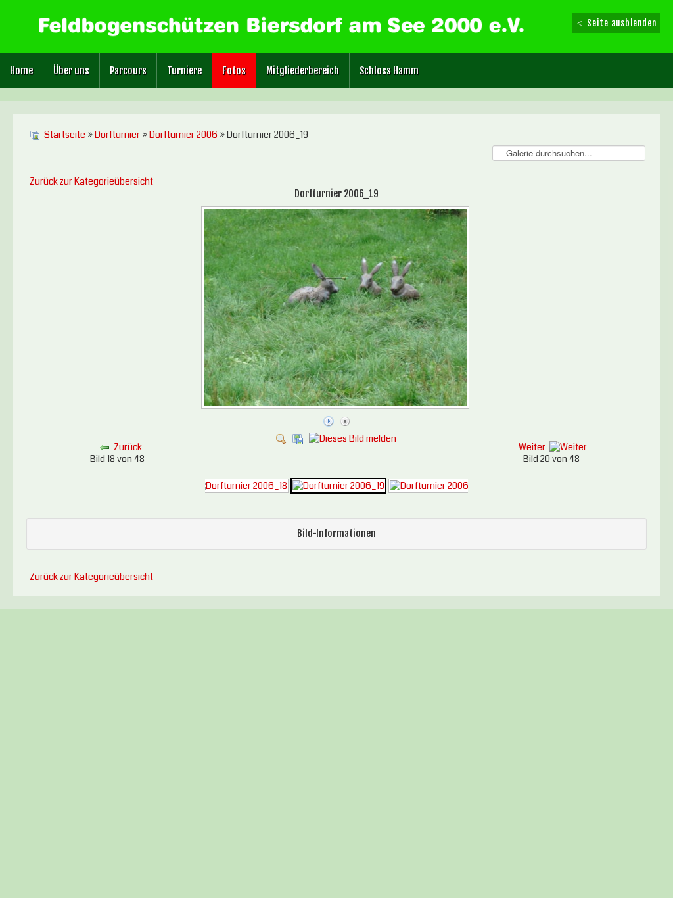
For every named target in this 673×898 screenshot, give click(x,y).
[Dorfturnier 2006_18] (241, 485)
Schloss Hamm (389, 70)
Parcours (128, 70)
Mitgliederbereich (302, 70)
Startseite (64, 134)
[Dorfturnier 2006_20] (436, 485)
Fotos (234, 70)
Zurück (128, 447)
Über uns (71, 70)
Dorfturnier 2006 (183, 134)
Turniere (184, 70)
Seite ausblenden (620, 23)
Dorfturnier (117, 134)
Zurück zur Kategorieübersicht (91, 181)
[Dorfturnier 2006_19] (336, 406)
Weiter (532, 447)
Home (21, 70)
